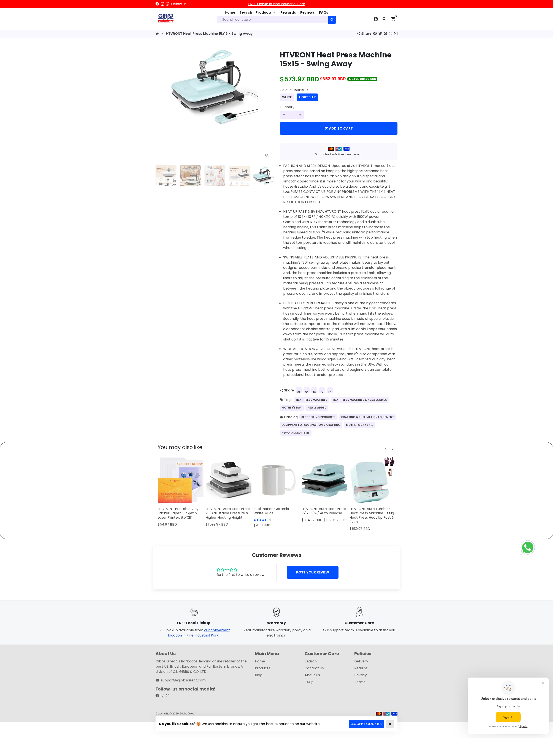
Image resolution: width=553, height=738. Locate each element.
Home (230, 12)
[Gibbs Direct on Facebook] (157, 4)
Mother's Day (292, 407)
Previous (161, 103)
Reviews (307, 12)
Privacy (360, 675)
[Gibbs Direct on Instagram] (162, 4)
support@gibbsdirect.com (181, 680)
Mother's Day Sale (359, 425)
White (287, 97)
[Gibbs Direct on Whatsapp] (167, 4)
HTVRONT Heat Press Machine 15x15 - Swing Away (209, 33)
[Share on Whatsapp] (390, 33)
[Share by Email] (395, 33)
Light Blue (307, 97)
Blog (258, 675)
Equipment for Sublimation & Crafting (311, 425)
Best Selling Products (318, 417)
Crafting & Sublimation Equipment (367, 417)
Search (246, 12)
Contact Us (314, 668)
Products (266, 12)
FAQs (323, 12)
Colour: (294, 89)
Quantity (287, 107)
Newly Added (316, 407)
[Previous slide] (385, 448)
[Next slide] (392, 448)
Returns (360, 668)
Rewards (288, 12)
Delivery (361, 661)
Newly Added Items (296, 432)
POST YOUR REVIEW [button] (312, 572)
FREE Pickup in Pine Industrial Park (276, 4)
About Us (312, 675)
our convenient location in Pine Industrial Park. (199, 633)
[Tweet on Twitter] (380, 33)
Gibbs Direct (187, 713)
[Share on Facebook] (375, 33)
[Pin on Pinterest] (385, 33)
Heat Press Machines (311, 400)
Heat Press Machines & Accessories (360, 400)
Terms (359, 681)
